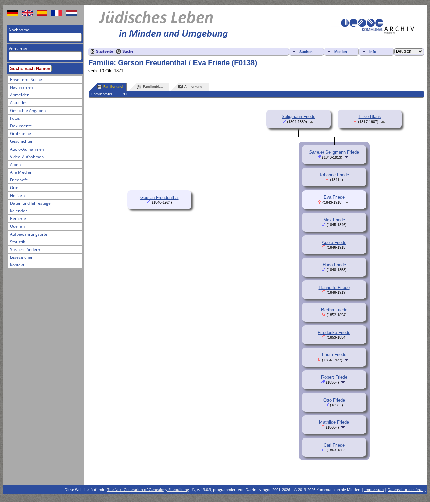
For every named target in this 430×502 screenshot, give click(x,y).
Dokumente (21, 126)
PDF (125, 94)
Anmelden (19, 95)
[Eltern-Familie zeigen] (311, 121)
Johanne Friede (334, 174)
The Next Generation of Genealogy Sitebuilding (148, 489)
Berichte (18, 218)
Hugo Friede (334, 264)
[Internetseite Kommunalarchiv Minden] (372, 32)
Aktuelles (18, 103)
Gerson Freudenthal (159, 197)
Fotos (15, 118)
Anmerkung (193, 86)
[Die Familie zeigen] (347, 157)
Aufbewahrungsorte (28, 234)
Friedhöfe (19, 180)
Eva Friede (334, 197)
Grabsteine (20, 133)
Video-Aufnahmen (27, 157)
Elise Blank (370, 116)
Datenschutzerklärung (407, 489)
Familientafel (113, 86)
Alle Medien (21, 172)
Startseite (104, 51)
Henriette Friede (334, 287)
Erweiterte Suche (26, 79)
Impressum (374, 489)
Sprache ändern (25, 249)
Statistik (17, 242)
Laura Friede (334, 354)
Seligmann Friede (298, 116)
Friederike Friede (334, 332)
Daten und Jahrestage (30, 203)
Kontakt (17, 265)
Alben (15, 164)
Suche (127, 51)
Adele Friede (334, 242)
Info (372, 52)
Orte (14, 188)
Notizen (17, 195)
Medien (340, 52)
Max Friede (334, 219)
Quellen (17, 226)
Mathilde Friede (334, 422)
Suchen (306, 52)
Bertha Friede (334, 309)
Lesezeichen (21, 257)
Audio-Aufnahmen (27, 149)
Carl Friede (334, 445)
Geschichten (21, 141)
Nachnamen (21, 87)
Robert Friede (334, 377)
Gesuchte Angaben (28, 110)
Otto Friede (334, 400)
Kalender (18, 211)
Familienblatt (153, 86)
